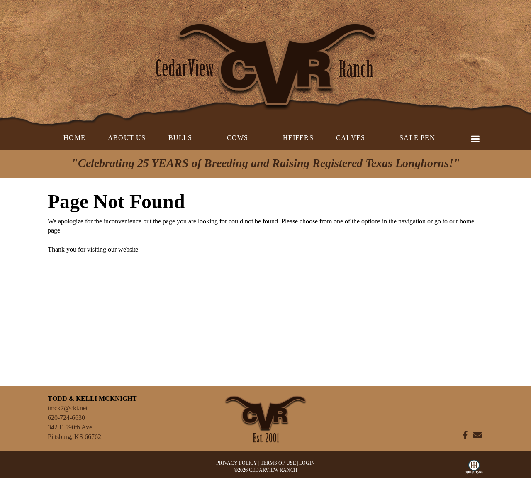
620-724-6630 (66, 417)
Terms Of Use (278, 463)
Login (307, 463)
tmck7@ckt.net (68, 408)
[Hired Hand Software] (474, 469)
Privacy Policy (236, 463)
